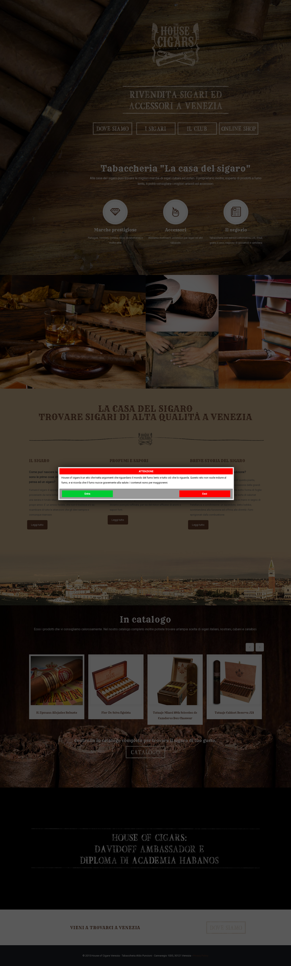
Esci (204, 493)
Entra (87, 493)
